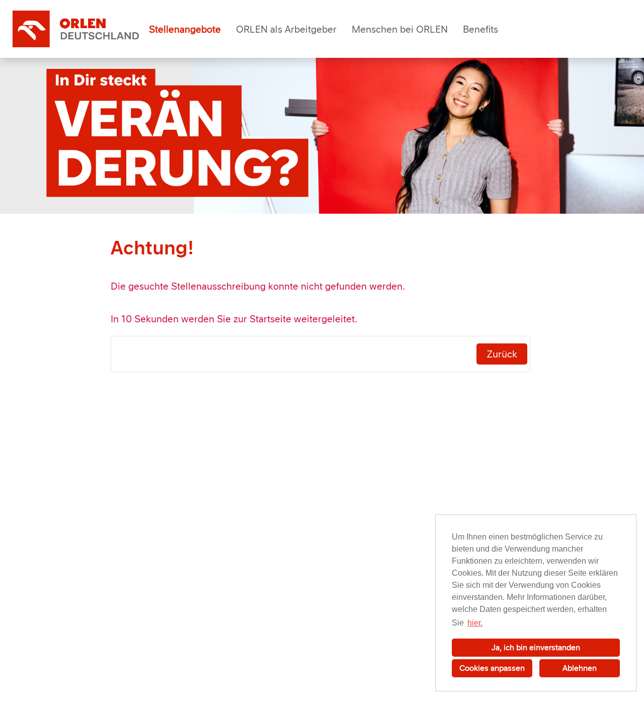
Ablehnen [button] (579, 668)
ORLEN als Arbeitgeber (286, 29)
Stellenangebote (185, 29)
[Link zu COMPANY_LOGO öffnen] (76, 29)
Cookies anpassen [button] (492, 668)
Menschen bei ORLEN (400, 29)
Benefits (480, 29)
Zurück (502, 354)
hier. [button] (474, 622)
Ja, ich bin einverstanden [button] (536, 647)
